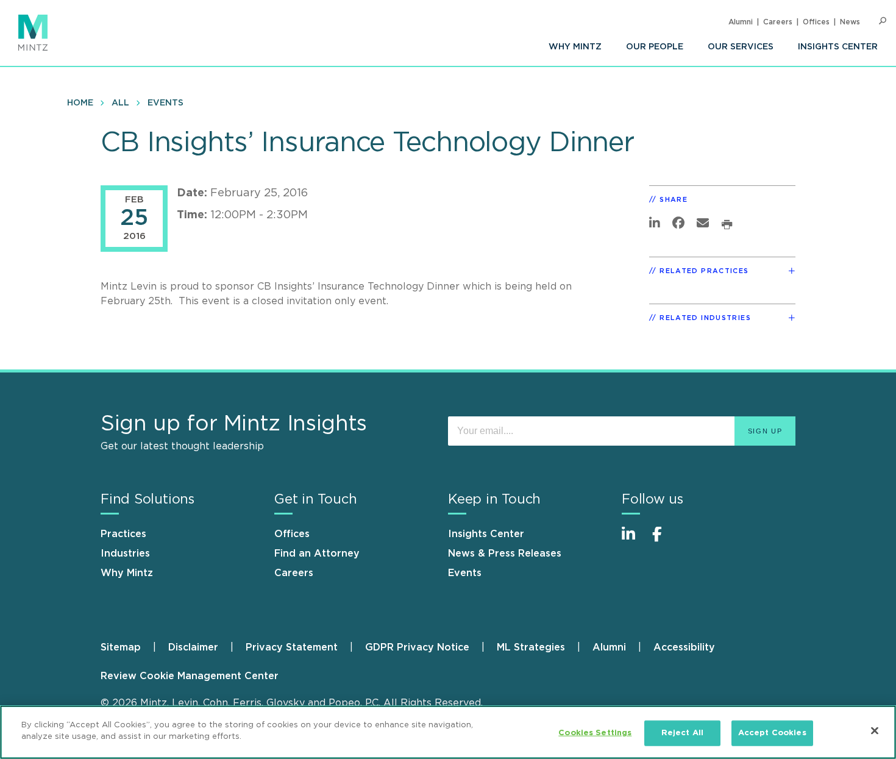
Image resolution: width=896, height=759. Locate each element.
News (850, 22)
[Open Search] (882, 21)
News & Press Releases (504, 553)
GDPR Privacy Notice (417, 647)
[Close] (874, 730)
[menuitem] (575, 47)
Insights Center (838, 47)
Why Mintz (575, 47)
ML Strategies (531, 647)
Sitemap (121, 647)
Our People (654, 47)
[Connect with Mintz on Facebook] (664, 540)
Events (165, 103)
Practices (123, 534)
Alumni (740, 22)
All (120, 103)
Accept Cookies (772, 733)
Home (80, 103)
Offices (816, 22)
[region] (448, 732)
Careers (777, 22)
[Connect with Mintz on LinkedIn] (634, 540)
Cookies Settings (594, 733)
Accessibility (684, 647)
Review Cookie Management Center (190, 676)
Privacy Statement (292, 647)
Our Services (740, 47)
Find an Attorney (317, 553)
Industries (125, 553)
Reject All (682, 733)
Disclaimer (193, 647)
